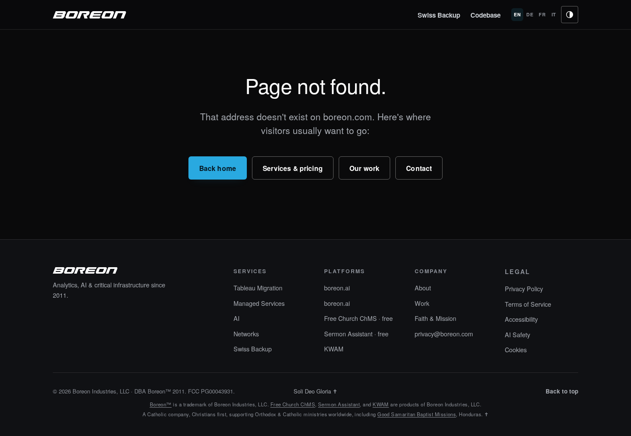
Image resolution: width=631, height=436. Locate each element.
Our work (364, 168)
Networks (246, 333)
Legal (517, 271)
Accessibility (521, 318)
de (529, 14)
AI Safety (517, 334)
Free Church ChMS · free (358, 318)
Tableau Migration (258, 287)
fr (542, 14)
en (517, 14)
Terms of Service (528, 303)
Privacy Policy (524, 288)
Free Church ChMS (292, 404)
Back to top (562, 391)
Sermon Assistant (339, 404)
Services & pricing (293, 168)
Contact (419, 168)
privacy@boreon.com (444, 333)
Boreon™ (161, 404)
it (554, 14)
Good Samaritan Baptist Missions (416, 414)
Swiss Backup (439, 15)
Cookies (516, 349)
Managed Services (259, 303)
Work (422, 303)
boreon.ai (337, 287)
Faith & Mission (435, 318)
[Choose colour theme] (569, 14)
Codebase (485, 15)
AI (237, 318)
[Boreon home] (90, 14)
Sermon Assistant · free (356, 333)
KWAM (333, 348)
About (423, 287)
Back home (217, 168)
